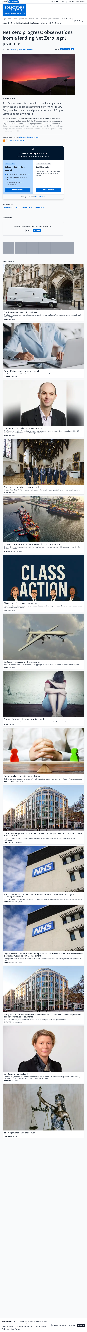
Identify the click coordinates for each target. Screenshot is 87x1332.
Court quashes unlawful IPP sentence (20, 312)
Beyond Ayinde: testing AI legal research (21, 371)
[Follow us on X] (60, 2)
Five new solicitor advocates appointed (21, 487)
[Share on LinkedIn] (61, 49)
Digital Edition (16, 23)
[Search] (82, 21)
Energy (17, 207)
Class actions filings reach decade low (20, 603)
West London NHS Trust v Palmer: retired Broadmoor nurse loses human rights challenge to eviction (39, 895)
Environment (27, 207)
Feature (13, 49)
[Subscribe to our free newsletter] (63, 2)
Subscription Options (31, 23)
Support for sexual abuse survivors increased (24, 719)
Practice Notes (34, 19)
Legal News (7, 19)
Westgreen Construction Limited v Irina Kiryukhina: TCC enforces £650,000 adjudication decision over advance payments (42, 1015)
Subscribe (36, 230)
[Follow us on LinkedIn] (57, 2)
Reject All (72, 1325)
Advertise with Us (47, 23)
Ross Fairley (10, 98)
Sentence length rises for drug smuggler (22, 662)
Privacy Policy (14, 1329)
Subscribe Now (13, 2)
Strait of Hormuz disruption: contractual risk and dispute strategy (33, 544)
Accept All (81, 1325)
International (54, 19)
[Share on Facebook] (68, 49)
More (57, 23)
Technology (39, 207)
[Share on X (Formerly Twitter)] (65, 49)
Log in (28, 230)
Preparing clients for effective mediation (22, 776)
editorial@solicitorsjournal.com (29, 137)
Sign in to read (40, 197)
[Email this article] (72, 49)
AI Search (6, 23)
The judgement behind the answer (19, 1132)
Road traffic (8, 207)
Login (5, 2)
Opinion (16, 19)
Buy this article (48, 190)
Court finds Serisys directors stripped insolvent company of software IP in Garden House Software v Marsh (43, 834)
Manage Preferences (59, 1325)
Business (44, 19)
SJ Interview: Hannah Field (16, 1073)
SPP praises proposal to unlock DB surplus (23, 428)
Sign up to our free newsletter (76, 2)
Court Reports (66, 19)
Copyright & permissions (16, 140)
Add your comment (26, 49)
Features (23, 19)
